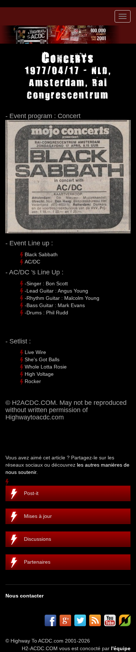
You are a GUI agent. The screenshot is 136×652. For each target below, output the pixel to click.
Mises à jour (38, 516)
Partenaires (37, 562)
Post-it (31, 493)
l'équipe (121, 648)
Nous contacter (24, 596)
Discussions (37, 539)
